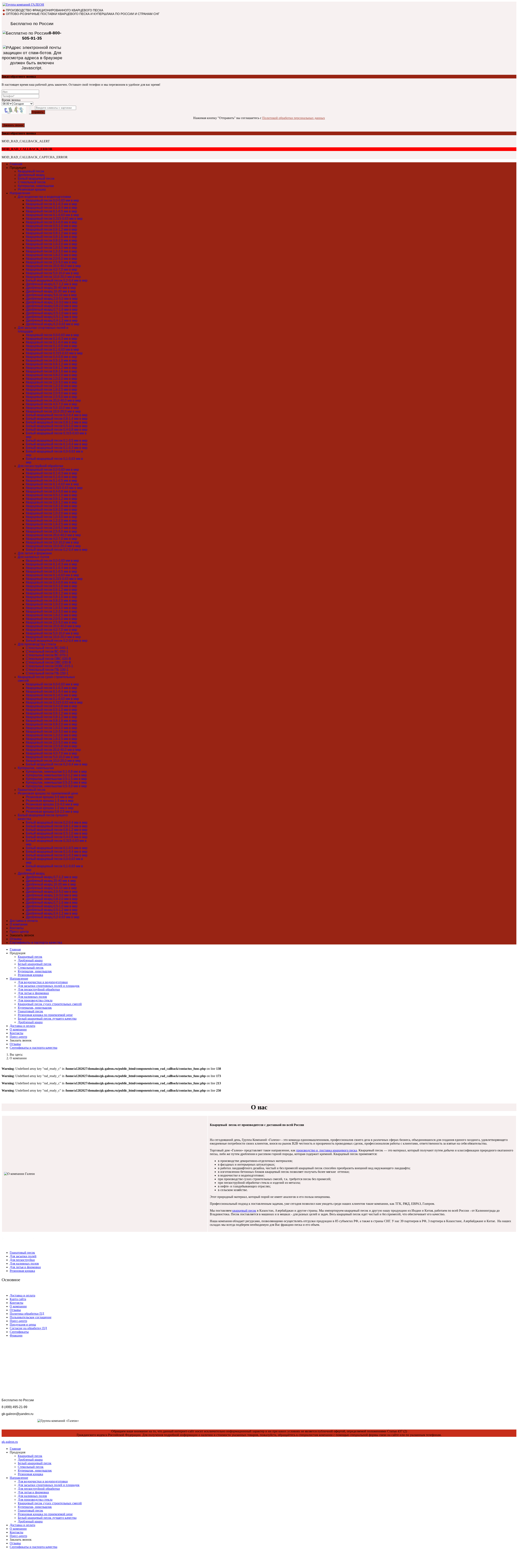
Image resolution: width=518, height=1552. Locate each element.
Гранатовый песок (31, 789)
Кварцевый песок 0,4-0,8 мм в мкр (51, 222)
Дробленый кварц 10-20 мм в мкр (51, 291)
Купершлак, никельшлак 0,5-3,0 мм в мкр (56, 786)
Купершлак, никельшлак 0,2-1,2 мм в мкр (56, 775)
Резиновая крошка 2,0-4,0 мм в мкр (52, 804)
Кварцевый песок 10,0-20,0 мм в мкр (53, 277)
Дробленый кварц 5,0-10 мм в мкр (51, 295)
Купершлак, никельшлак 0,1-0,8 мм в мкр (56, 771)
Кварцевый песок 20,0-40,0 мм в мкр (53, 266)
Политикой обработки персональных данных (293, 118)
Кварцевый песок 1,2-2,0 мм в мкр (51, 251)
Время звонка (11, 100)
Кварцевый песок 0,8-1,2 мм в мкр (51, 233)
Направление (20, 193)
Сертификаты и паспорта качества (36, 942)
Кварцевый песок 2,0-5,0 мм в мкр (51, 258)
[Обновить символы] (30, 110)
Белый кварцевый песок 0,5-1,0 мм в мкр (56, 426)
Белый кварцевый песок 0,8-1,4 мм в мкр (56, 418)
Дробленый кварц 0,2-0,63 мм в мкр (52, 324)
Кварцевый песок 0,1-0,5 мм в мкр (51, 211)
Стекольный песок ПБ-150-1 (47, 673)
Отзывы (16, 939)
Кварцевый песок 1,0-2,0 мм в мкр (51, 244)
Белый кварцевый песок (36, 178)
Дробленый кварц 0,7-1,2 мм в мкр (51, 284)
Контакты (17, 928)
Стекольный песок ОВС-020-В (48, 658)
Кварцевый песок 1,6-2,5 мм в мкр (51, 255)
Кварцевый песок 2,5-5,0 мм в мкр (51, 262)
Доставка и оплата (24, 920)
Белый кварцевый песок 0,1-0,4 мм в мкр (56, 444)
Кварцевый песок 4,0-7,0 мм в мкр (51, 269)
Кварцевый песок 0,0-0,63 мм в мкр (52, 200)
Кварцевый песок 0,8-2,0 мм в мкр (51, 240)
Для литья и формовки (35, 553)
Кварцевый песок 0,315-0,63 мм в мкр (54, 218)
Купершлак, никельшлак (36, 186)
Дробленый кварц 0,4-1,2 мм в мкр (51, 320)
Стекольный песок (32, 182)
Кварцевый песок (31, 171)
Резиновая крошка (32, 189)
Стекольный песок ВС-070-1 (47, 655)
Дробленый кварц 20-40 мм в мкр (51, 287)
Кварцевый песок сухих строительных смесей (50, 1004)
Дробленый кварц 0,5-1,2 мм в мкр (51, 317)
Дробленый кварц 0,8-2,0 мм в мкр (51, 306)
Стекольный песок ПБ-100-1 (47, 669)
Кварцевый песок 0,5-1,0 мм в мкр (51, 226)
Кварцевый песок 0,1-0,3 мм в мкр (51, 204)
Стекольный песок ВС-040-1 (47, 648)
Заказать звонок (13, 125)
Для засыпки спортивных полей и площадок (49, 986)
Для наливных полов (33, 557)
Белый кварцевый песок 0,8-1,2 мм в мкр (56, 422)
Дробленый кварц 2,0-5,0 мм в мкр (51, 298)
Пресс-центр (19, 931)
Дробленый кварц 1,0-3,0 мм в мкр (51, 302)
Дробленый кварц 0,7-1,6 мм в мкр (51, 309)
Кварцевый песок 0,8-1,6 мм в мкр (51, 236)
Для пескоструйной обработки (40, 466)
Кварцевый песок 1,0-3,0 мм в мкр (51, 247)
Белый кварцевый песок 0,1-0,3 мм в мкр (56, 447)
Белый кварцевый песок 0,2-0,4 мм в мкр (56, 280)
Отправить (37, 112)
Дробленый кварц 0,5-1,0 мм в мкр (51, 313)
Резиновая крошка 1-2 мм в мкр (49, 808)
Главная (16, 164)
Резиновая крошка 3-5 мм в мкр (49, 797)
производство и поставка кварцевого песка (326, 1150)
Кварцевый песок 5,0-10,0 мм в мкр (52, 273)
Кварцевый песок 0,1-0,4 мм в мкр (51, 207)
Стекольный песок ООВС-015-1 (49, 666)
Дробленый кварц (31, 175)
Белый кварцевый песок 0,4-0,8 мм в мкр (56, 429)
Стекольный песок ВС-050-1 (47, 651)
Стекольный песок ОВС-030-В (48, 662)
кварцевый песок (244, 1210)
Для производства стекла (37, 644)
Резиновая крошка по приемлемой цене (48, 793)
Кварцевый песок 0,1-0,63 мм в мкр (52, 215)
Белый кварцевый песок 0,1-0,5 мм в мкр (56, 440)
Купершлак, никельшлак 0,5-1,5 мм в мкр (56, 779)
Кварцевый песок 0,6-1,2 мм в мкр (51, 229)
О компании (19, 924)
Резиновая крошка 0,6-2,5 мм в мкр (52, 811)
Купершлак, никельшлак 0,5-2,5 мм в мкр (56, 782)
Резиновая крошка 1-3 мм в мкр (49, 800)
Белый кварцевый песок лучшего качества (47, 1018)
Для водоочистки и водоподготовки (44, 196)
